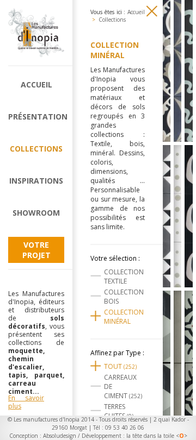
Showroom (36, 213)
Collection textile (124, 276)
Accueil (36, 84)
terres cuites (118, 411)
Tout (120, 366)
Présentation (36, 116)
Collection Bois (124, 296)
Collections (36, 148)
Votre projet (36, 250)
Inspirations (36, 180)
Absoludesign (59, 435)
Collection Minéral (124, 316)
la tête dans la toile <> (156, 435)
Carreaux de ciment (123, 386)
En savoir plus (26, 402)
